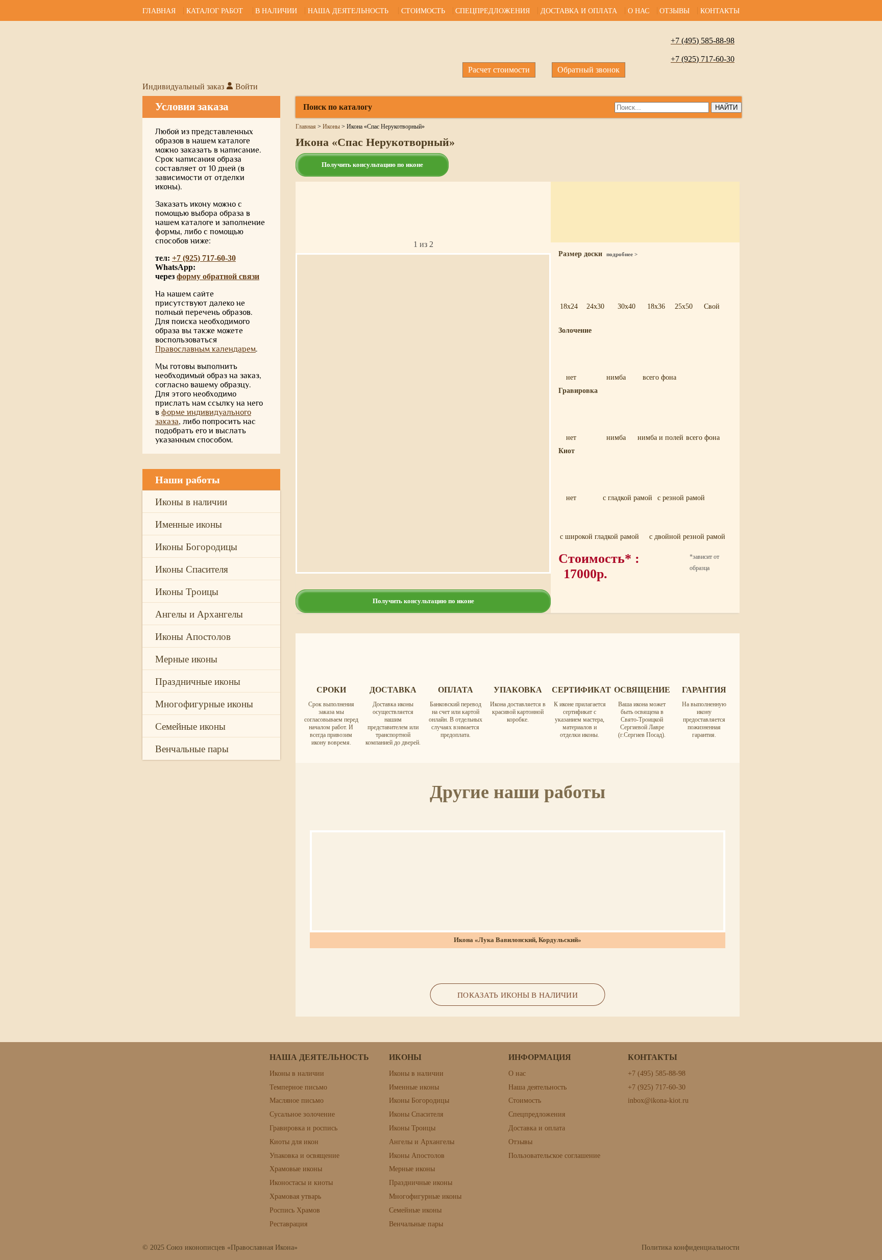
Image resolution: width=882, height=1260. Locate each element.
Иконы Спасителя (191, 568)
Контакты (720, 10)
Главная (159, 10)
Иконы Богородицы (196, 546)
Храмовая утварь (295, 1196)
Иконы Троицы (186, 591)
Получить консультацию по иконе (372, 164)
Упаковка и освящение (304, 1155)
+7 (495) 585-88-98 (656, 1073)
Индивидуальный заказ (183, 86)
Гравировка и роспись (303, 1128)
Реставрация (288, 1224)
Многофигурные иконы (204, 703)
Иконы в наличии (191, 501)
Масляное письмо (297, 1100)
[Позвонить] (858, 389)
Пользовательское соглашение (554, 1155)
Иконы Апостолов (193, 636)
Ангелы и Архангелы (199, 613)
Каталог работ (214, 10)
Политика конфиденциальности (691, 1247)
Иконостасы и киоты (301, 1183)
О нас (638, 10)
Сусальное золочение (302, 1114)
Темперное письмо (298, 1087)
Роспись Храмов (295, 1210)
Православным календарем (205, 349)
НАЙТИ (726, 107)
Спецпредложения (492, 10)
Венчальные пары (192, 748)
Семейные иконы (190, 726)
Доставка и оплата (579, 10)
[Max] (858, 493)
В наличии (276, 10)
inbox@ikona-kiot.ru (658, 1100)
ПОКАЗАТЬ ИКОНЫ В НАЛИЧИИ (517, 995)
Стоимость (423, 10)
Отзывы (674, 10)
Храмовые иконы (296, 1169)
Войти (245, 86)
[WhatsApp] (858, 458)
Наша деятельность (348, 10)
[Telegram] (858, 423)
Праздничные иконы (197, 681)
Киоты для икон (294, 1142)
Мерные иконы (186, 658)
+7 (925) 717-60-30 (204, 258)
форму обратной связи (218, 276)
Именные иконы (188, 523)
